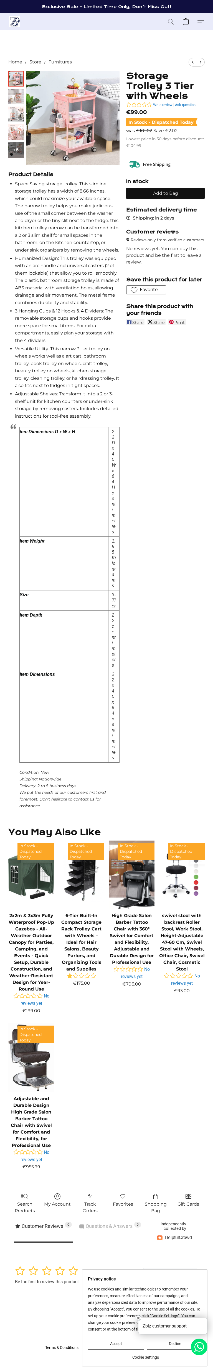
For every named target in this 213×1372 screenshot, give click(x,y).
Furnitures (60, 62)
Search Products (25, 1207)
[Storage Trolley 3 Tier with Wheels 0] (16, 79)
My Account (57, 1204)
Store (35, 62)
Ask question (185, 105)
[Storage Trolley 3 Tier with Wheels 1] (16, 96)
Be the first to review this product (47, 1281)
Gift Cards (188, 1204)
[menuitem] (193, 62)
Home (15, 62)
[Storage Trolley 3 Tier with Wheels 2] (16, 114)
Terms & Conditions (61, 1347)
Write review (163, 105)
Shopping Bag (156, 1207)
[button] (14, 21)
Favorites (123, 1204)
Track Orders (90, 1207)
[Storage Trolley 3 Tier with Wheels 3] (16, 132)
